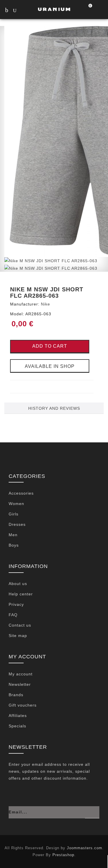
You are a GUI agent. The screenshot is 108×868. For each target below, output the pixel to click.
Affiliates (18, 715)
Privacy (16, 604)
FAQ (13, 614)
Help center (21, 594)
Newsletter (20, 684)
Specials (17, 726)
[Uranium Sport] (54, 9)
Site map (18, 635)
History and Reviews (54, 408)
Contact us (20, 625)
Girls (13, 514)
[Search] (20, 11)
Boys (14, 545)
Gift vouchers (23, 705)
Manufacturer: (24, 304)
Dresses (17, 524)
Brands (16, 694)
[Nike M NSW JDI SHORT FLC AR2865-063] (50, 260)
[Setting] (99, 10)
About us (18, 583)
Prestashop (63, 855)
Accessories (21, 493)
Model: (17, 314)
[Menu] (6, 10)
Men (13, 534)
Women (16, 503)
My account (21, 674)
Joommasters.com (84, 848)
